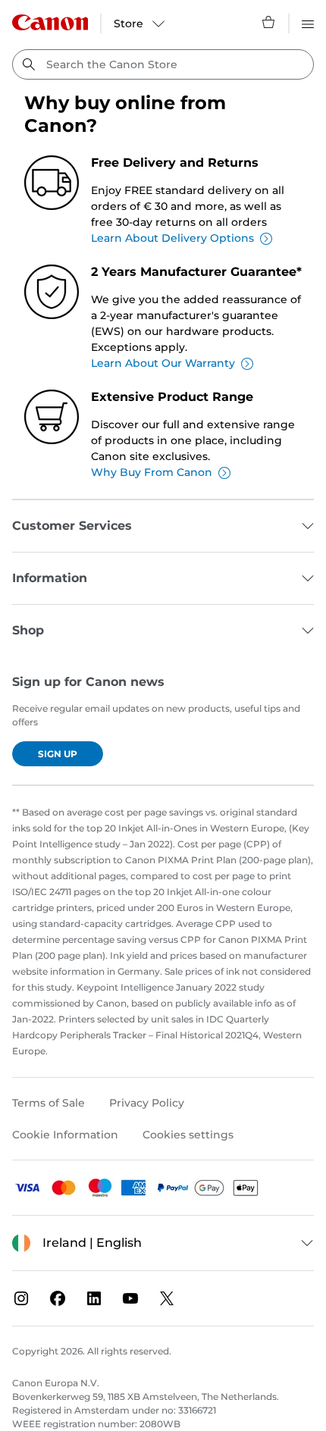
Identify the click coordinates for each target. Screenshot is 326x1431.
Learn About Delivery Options (172, 238)
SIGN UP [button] (57, 753)
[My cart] (269, 22)
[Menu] (308, 22)
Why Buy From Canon (151, 472)
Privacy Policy (146, 1103)
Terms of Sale (48, 1103)
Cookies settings (188, 1134)
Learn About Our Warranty (163, 363)
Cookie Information (65, 1134)
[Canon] (50, 22)
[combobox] (163, 64)
